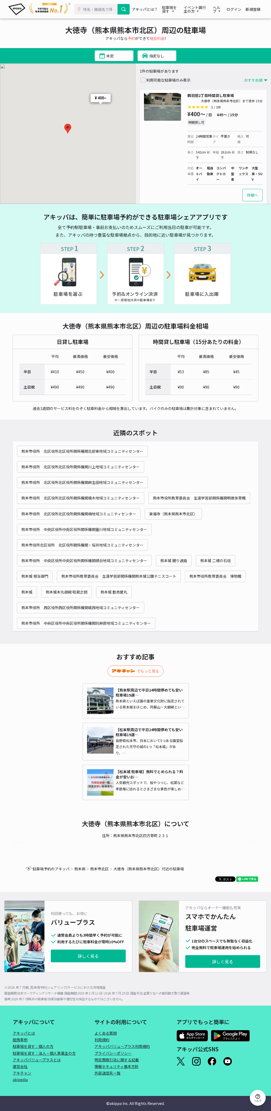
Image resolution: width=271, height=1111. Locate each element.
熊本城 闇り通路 (173, 560)
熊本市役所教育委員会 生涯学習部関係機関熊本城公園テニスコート (118, 576)
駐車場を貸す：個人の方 (33, 1046)
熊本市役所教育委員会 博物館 (215, 576)
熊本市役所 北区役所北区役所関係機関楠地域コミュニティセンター (78, 513)
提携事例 (20, 1039)
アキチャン (22, 1073)
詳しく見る (88, 956)
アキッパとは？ (145, 9)
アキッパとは (24, 1033)
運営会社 (20, 1066)
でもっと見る (148, 671)
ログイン (234, 9)
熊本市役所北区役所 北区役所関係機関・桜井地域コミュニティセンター (82, 545)
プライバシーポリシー (113, 1053)
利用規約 (101, 1039)
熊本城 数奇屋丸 (114, 592)
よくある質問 (105, 1033)
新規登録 (253, 9)
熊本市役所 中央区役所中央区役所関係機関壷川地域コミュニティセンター (84, 529)
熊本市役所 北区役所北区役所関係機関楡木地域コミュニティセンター (80, 498)
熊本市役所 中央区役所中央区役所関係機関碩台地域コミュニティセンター (84, 560)
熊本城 (27, 592)
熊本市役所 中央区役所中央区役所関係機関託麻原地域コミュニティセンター (86, 623)
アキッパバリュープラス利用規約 (122, 1046)
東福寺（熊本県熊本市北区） (173, 513)
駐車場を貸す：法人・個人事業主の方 (44, 1053)
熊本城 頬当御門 (34, 576)
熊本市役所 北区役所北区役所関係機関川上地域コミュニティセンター (80, 466)
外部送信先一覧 (107, 1073)
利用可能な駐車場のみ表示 (168, 80)
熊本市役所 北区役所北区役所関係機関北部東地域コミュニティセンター (82, 451)
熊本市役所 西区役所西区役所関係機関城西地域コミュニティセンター (80, 607)
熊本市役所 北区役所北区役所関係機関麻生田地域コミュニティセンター (82, 482)
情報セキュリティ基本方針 (116, 1066)
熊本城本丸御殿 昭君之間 (66, 592)
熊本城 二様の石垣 (215, 560)
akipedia (20, 1079)
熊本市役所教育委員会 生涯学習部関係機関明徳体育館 (199, 498)
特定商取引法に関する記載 (116, 1059)
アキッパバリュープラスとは (37, 1059)
